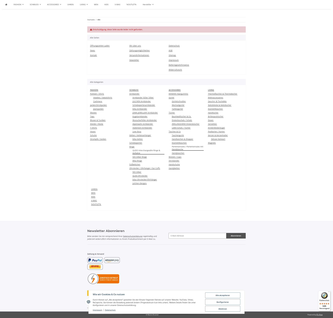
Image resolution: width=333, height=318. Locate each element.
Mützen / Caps (175, 157)
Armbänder (134, 94)
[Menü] (328, 292)
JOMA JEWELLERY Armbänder (145, 112)
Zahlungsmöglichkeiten (139, 50)
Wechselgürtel (178, 105)
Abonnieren (236, 235)
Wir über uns (135, 45)
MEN (93, 193)
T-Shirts (93, 127)
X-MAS (94, 200)
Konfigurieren (223, 302)
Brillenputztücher (215, 116)
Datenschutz (110, 310)
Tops (92, 116)
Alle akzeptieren (223, 295)
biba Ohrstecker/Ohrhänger (145, 179)
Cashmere (97, 101)
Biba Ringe (137, 160)
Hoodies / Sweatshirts (102, 97)
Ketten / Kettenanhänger (140, 135)
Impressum (97, 310)
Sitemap (172, 55)
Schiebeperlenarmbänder (144, 105)
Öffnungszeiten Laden (100, 45)
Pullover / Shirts (97, 94)
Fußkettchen (134, 164)
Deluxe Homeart (218, 139)
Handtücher (213, 112)
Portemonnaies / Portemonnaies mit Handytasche (187, 148)
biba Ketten (138, 139)
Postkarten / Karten (216, 131)
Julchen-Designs (140, 183)
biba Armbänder (140, 109)
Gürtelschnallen (179, 101)
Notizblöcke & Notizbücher (219, 105)
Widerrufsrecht (175, 69)
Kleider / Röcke (96, 124)
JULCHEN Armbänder (142, 101)
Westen (93, 112)
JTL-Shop (319, 315)
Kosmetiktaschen (179, 143)
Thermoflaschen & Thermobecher (222, 94)
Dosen (210, 120)
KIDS (93, 196)
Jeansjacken (98, 109)
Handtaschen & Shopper (182, 139)
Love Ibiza (137, 131)
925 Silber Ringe (140, 157)
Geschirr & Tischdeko (217, 101)
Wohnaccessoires (215, 97)
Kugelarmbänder (140, 116)
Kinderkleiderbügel (216, 127)
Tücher (172, 112)
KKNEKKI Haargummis (178, 94)
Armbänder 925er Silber (143, 97)
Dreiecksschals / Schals (182, 120)
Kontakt (93, 55)
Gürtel (171, 97)
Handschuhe (174, 164)
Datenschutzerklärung (132, 236)
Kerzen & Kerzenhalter (218, 135)
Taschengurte (178, 135)
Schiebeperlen (135, 143)
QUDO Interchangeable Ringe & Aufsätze (146, 151)
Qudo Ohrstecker (140, 175)
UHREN (94, 189)
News (92, 50)
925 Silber (137, 172)
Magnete (212, 143)
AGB (170, 50)
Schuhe (93, 135)
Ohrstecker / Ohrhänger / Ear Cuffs (144, 168)
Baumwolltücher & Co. (181, 116)
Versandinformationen (139, 55)
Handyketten (174, 168)
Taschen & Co (175, 131)
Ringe (131, 146)
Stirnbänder (174, 160)
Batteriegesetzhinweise (179, 65)
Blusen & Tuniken (97, 120)
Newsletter (134, 60)
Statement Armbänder (142, 127)
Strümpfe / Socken (98, 139)
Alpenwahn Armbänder (143, 124)
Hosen (93, 131)
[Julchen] (6, 4)
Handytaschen (178, 153)
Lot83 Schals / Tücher (181, 127)
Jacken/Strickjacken (98, 105)
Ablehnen (222, 309)
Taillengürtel (177, 109)
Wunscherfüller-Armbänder (145, 120)
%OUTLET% (96, 204)
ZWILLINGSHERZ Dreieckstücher (185, 124)
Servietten (212, 124)
